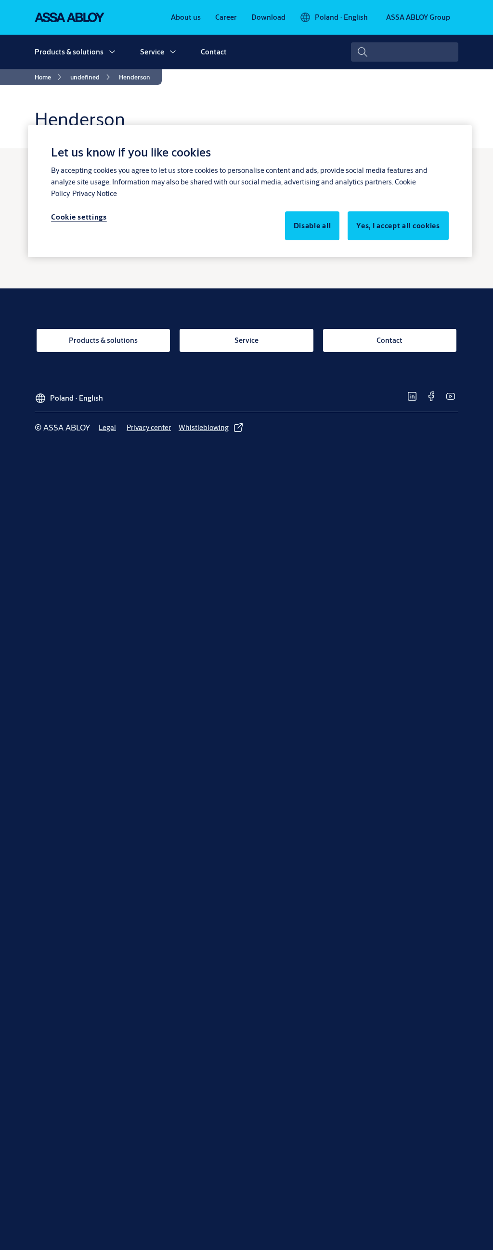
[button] (112, 52)
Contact (214, 51)
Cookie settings (79, 216)
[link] (186, 17)
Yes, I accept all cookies (398, 225)
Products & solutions (69, 51)
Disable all (312, 225)
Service (152, 51)
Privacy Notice (94, 193)
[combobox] (404, 52)
